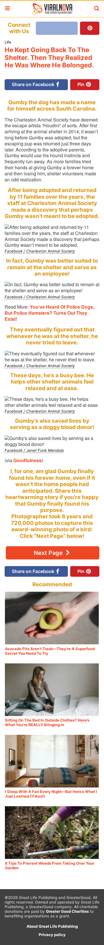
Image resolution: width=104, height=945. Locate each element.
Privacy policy (52, 934)
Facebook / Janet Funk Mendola (34, 450)
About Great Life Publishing (52, 926)
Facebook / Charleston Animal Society (40, 251)
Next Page (49, 552)
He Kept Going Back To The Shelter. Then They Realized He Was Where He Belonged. (49, 57)
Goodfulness (27, 460)
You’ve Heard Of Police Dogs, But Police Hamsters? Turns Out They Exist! (49, 312)
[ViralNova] (52, 9)
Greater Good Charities (67, 911)
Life (8, 42)
